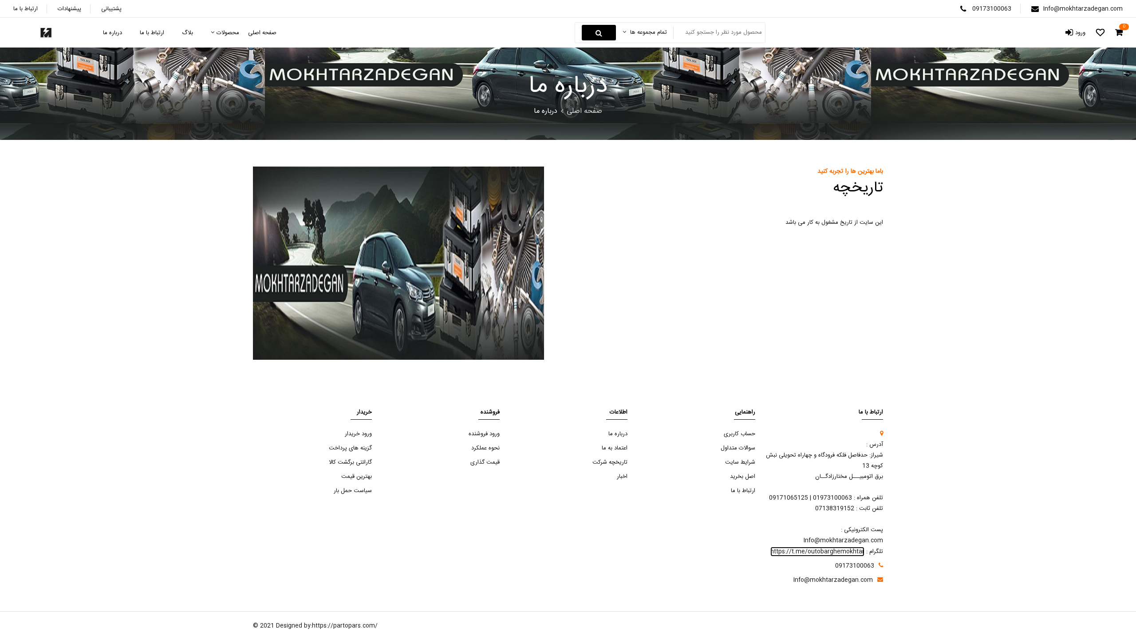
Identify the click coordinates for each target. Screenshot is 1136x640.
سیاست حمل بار (353, 491)
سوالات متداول (738, 448)
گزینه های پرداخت (350, 448)
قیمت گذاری (485, 462)
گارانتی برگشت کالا (350, 462)
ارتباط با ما (25, 9)
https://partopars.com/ (345, 626)
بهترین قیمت (356, 476)
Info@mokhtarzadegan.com (1083, 9)
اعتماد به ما (614, 448)
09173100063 (991, 9)
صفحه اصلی (584, 111)
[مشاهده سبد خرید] (1119, 33)
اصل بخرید (742, 476)
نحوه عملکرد (485, 448)
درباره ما (617, 434)
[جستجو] (599, 32)
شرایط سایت (740, 462)
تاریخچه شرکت (609, 462)
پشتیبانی (111, 9)
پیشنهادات (69, 9)
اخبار (622, 476)
